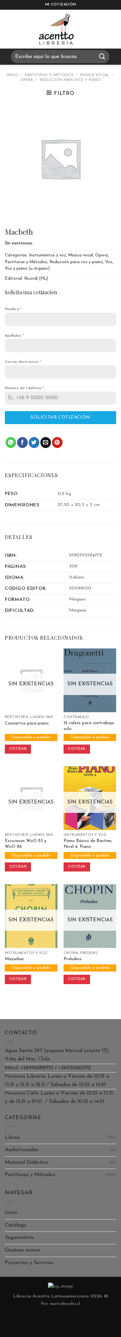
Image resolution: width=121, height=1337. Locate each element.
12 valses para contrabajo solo (89, 726)
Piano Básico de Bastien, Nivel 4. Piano (88, 844)
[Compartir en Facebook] (22, 442)
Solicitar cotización (60, 417)
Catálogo (15, 1225)
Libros (12, 1137)
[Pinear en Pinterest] (57, 442)
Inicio (13, 75)
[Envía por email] (45, 442)
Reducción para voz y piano (70, 80)
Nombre (13, 309)
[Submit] (102, 56)
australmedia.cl (65, 1303)
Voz (108, 262)
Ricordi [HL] (36, 278)
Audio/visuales (21, 1149)
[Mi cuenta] (113, 29)
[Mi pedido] (97, 29)
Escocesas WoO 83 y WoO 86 (25, 844)
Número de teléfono (24, 388)
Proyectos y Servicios (29, 1262)
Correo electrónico (23, 362)
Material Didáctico (26, 1162)
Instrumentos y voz (47, 255)
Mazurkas (14, 959)
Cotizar (17, 749)
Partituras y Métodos (49, 75)
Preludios (73, 959)
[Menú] (10, 29)
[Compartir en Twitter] (34, 442)
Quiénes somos (22, 1250)
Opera (26, 80)
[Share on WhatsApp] (10, 442)
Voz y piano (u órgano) (27, 268)
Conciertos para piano (27, 723)
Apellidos (14, 336)
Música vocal (94, 75)
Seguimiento (19, 1237)
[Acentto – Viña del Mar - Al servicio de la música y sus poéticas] (56, 29)
